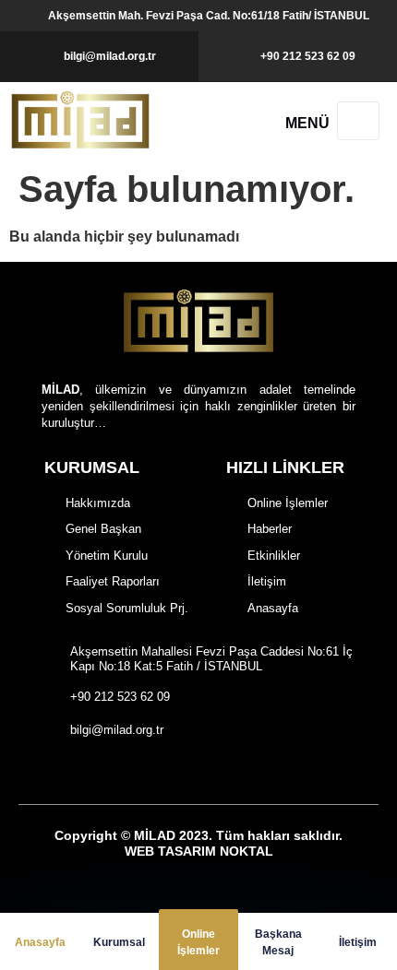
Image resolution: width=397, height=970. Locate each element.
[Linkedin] (265, 772)
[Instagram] (169, 772)
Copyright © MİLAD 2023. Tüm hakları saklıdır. (198, 843)
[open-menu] (358, 120)
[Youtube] (233, 772)
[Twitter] (201, 772)
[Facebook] (138, 772)
